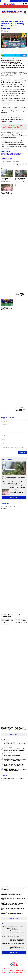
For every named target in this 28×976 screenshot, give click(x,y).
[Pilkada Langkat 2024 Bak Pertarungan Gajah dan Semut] (14, 944)
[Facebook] (11, 964)
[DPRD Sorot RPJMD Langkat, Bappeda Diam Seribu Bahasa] (21, 238)
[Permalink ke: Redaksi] (2, 31)
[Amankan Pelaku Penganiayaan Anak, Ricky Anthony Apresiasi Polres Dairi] (21, 353)
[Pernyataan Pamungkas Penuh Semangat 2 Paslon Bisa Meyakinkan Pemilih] (14, 927)
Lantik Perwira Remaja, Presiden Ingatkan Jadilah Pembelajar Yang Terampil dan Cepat (7, 729)
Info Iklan (11, 970)
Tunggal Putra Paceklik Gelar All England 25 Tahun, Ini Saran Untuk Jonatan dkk (12, 909)
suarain (13, 972)
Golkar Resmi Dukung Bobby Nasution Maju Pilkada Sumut (15, 744)
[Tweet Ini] (17, 164)
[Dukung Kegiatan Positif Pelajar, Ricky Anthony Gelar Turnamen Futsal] (7, 302)
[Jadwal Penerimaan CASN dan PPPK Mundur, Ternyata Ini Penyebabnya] (21, 672)
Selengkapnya (13, 497)
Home (5, 968)
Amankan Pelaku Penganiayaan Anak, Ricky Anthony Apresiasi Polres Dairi (20, 409)
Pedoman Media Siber (20, 970)
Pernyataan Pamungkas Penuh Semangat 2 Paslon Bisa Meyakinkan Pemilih (17, 931)
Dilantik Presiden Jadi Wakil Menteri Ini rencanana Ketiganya (11, 615)
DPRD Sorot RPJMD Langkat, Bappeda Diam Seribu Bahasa (20, 294)
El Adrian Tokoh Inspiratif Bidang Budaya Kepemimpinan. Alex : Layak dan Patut (14, 749)
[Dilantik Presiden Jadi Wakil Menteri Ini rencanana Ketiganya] (14, 560)
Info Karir (4, 970)
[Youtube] (17, 964)
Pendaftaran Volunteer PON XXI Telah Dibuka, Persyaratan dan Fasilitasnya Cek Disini (13, 893)
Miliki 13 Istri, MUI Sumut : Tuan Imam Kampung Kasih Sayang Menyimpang (14, 765)
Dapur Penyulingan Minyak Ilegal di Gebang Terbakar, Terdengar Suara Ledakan (12, 154)
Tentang (10, 968)
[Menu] (2, 4)
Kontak (16, 968)
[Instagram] (14, 964)
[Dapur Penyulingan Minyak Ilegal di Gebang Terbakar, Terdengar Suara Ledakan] (7, 173)
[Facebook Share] (14, 164)
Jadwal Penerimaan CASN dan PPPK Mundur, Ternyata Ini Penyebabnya (20, 729)
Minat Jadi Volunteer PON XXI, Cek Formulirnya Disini (13, 899)
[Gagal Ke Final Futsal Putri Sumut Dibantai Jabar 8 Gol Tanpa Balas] (14, 831)
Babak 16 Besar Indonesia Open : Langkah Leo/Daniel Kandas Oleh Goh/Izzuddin (12, 904)
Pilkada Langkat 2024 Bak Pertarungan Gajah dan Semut (17, 948)
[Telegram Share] (23, 164)
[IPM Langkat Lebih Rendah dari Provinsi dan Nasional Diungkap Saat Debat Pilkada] (14, 935)
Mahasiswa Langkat (7, 158)
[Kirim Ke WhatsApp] (26, 164)
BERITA (2, 19)
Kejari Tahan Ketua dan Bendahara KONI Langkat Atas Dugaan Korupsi (14, 754)
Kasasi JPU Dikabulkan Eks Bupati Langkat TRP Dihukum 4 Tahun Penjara (15, 760)
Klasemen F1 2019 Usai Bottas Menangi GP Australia (12, 914)
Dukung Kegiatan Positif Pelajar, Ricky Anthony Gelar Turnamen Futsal (6, 308)
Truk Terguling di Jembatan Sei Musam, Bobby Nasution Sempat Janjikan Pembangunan (6, 194)
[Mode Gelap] (24, 4)
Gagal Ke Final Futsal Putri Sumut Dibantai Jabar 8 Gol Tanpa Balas (14, 888)
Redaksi (5, 30)
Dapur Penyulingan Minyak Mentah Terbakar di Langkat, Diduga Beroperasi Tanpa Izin (20, 180)
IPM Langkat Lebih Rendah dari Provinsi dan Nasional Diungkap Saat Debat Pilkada (18, 939)
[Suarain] (9, 4)
